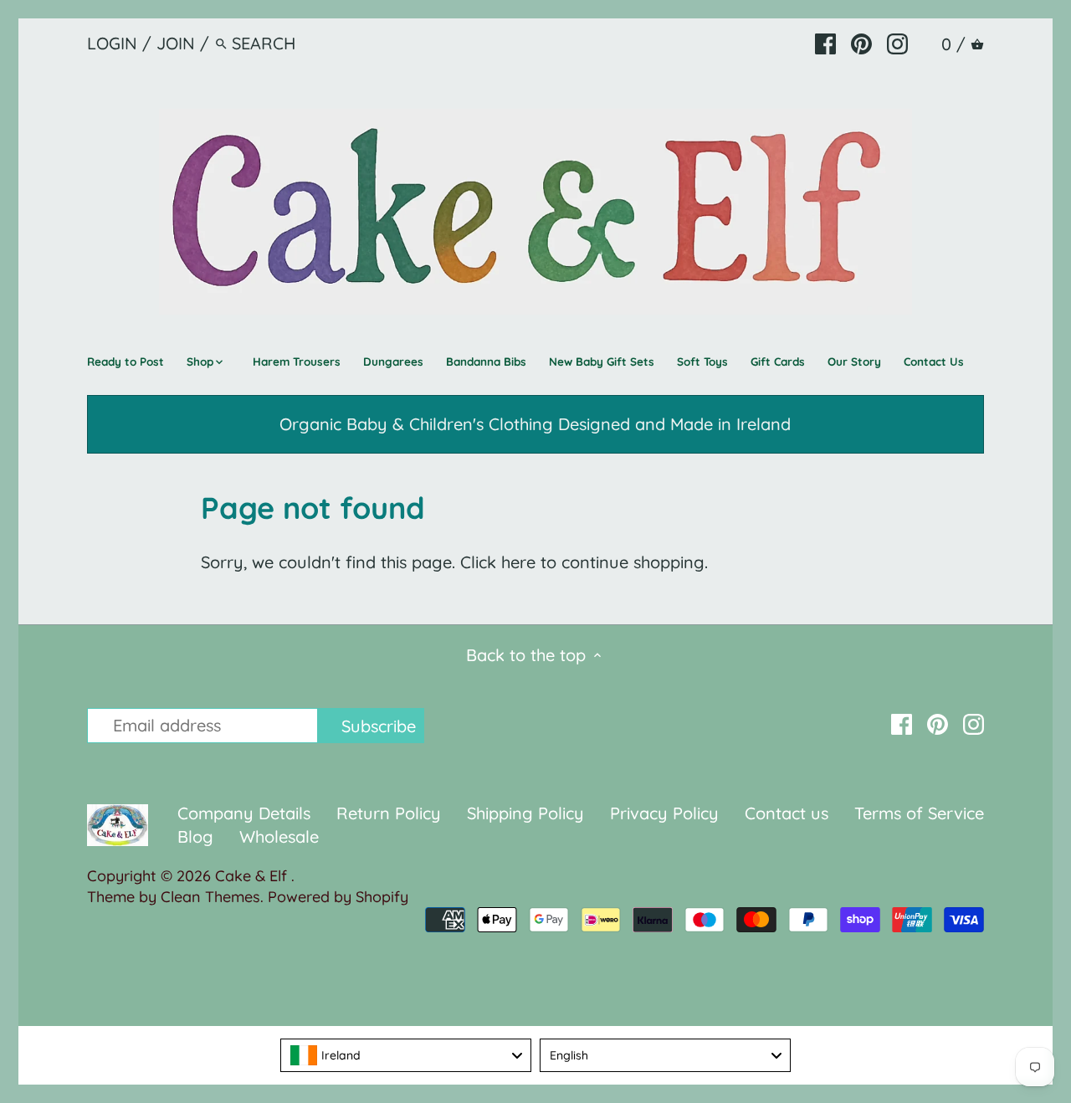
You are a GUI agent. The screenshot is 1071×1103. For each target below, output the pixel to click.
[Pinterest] (861, 43)
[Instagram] (897, 43)
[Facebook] (825, 43)
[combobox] (405, 1055)
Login (112, 43)
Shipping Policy (525, 813)
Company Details (243, 813)
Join (175, 43)
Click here (498, 562)
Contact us (786, 813)
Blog (195, 836)
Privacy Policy (664, 813)
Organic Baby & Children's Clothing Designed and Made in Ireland (535, 423)
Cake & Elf (253, 875)
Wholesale (279, 836)
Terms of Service (919, 813)
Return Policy (391, 813)
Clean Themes (210, 896)
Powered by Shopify (338, 896)
